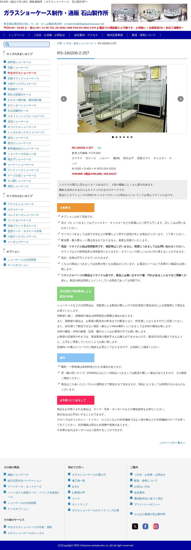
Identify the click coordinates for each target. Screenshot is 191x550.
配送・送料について (144, 34)
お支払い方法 (142, 486)
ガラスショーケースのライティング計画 (95, 510)
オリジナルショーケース (22, 126)
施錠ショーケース (18, 474)
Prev (64, 99)
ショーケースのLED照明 (22, 259)
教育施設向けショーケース (23, 148)
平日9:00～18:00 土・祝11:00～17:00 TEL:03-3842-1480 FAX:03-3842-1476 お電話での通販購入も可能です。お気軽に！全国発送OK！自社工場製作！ (94, 27)
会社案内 (139, 492)
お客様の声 (78, 492)
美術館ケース (15, 89)
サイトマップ (80, 504)
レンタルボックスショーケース (26, 132)
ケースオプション (18, 265)
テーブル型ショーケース (22, 175)
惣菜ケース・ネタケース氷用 (25, 231)
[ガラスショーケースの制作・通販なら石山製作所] (95, 13)
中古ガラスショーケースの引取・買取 (30, 527)
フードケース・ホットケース (25, 486)
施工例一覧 (78, 480)
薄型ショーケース (18, 186)
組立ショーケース (18, 137)
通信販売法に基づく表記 (148, 498)
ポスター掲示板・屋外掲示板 (25, 99)
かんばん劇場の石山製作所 (149, 514)
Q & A (75, 486)
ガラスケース (15, 209)
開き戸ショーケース (19, 159)
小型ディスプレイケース (22, 236)
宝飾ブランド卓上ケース (22, 225)
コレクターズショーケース (23, 214)
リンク (76, 498)
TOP (59, 43)
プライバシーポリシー (147, 504)
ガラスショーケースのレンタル (26, 533)
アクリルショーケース (21, 204)
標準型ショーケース (19, 62)
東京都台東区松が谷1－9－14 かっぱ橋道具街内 (33, 23)
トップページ (16, 34)
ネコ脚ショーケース (19, 180)
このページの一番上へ (172, 442)
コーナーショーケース (21, 164)
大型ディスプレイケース (22, 83)
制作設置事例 (115, 34)
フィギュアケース (18, 241)
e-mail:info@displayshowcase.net (84, 23)
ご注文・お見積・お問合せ (49, 34)
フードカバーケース (19, 220)
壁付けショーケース (19, 143)
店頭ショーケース (18, 121)
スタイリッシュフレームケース (26, 116)
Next (181, 99)
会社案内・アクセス (86, 34)
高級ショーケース (18, 67)
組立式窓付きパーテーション (25, 480)
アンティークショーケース (23, 170)
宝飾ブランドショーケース (23, 78)
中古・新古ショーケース (80, 43)
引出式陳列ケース (18, 110)
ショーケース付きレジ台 (22, 153)
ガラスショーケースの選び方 (89, 474)
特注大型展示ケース (19, 94)
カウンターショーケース (22, 105)
